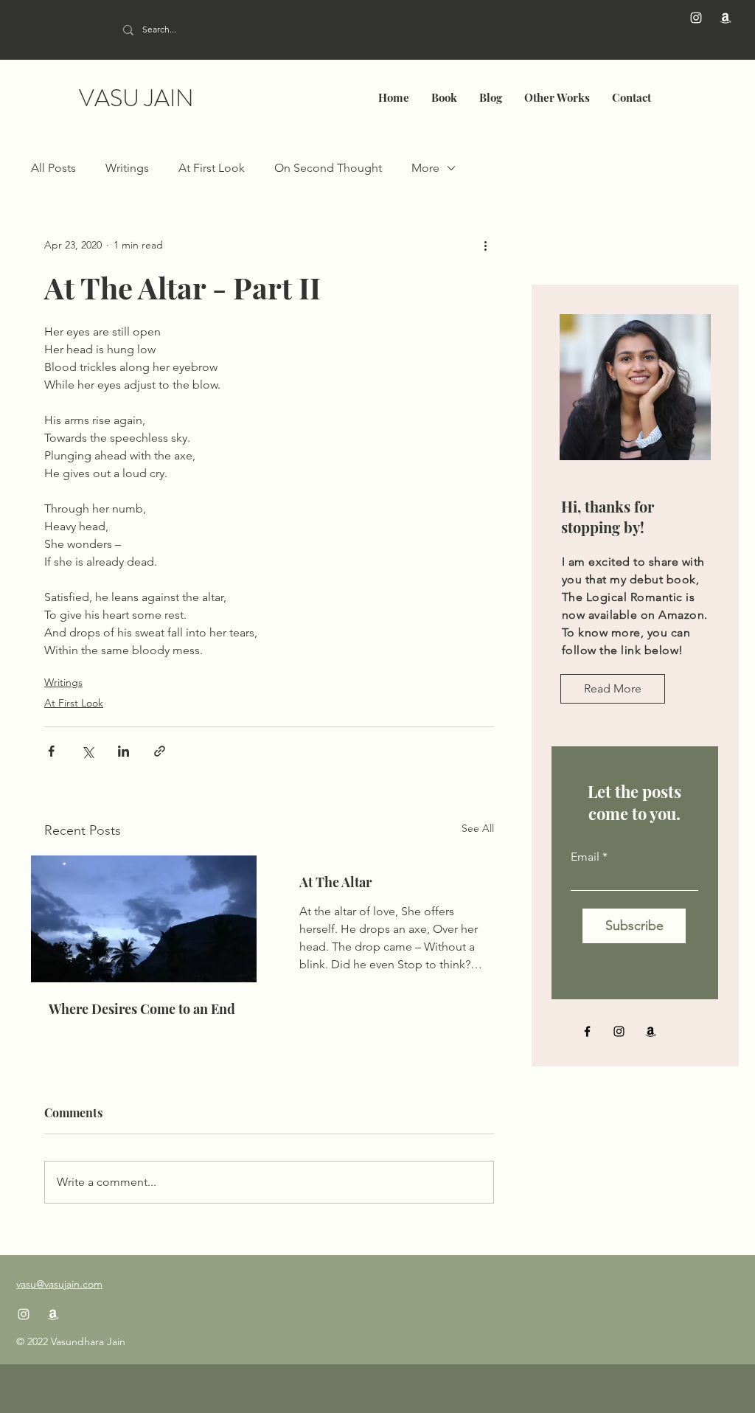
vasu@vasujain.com (59, 1284)
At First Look (211, 168)
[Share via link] (160, 751)
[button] (444, 97)
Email (585, 857)
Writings (127, 168)
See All (478, 828)
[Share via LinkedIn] (123, 751)
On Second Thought (328, 168)
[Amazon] (725, 17)
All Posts (53, 168)
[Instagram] (696, 17)
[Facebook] (587, 1031)
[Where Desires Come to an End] (144, 918)
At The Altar (335, 882)
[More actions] (485, 245)
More (425, 168)
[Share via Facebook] (51, 751)
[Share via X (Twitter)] (87, 751)
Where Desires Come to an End (142, 1009)
